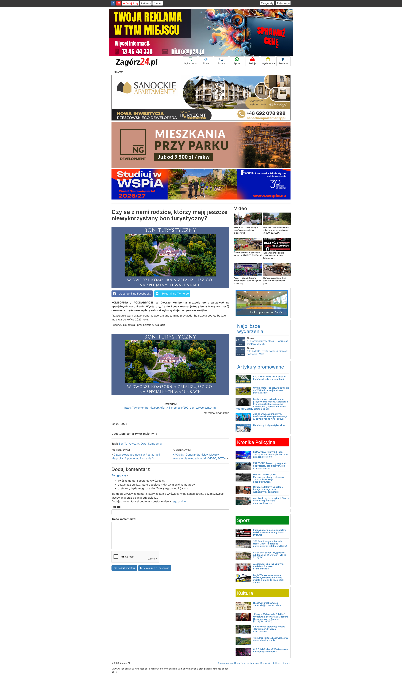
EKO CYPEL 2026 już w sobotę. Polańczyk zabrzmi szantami (269, 377)
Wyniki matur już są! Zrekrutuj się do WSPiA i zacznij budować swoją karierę (271, 390)
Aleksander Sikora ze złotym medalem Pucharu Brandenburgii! (268, 566)
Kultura (245, 593)
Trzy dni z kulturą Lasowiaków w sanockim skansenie (270, 639)
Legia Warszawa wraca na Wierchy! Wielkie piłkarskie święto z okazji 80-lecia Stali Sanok (268, 579)
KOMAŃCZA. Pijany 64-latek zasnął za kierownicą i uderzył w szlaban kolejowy (270, 454)
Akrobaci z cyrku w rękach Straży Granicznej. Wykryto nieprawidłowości (271, 500)
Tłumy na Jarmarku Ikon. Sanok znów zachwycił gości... (275, 280)
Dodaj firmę (131, 3)
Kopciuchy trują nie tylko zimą (269, 425)
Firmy (206, 63)
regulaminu (179, 501)
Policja (252, 63)
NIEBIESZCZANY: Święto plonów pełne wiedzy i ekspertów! (246, 230)
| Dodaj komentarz (125, 568)
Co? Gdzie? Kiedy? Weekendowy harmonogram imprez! (270, 650)
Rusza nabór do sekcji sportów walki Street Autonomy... (273, 255)
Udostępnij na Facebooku (134, 293)
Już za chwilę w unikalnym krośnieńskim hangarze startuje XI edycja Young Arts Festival (270, 416)
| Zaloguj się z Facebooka (155, 568)
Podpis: (116, 506)
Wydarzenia (268, 63)
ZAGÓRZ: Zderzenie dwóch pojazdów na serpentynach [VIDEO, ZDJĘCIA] (276, 230)
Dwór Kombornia (151, 443)
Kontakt (157, 3)
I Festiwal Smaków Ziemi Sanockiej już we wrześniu (267, 604)
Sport (237, 63)
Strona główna (225, 663)
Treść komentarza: (123, 519)
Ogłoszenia (190, 63)
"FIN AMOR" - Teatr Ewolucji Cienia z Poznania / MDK (267, 351)
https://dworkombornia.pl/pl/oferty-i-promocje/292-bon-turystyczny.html (170, 407)
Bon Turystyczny (129, 443)
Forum (221, 63)
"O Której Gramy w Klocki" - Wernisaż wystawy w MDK (267, 341)
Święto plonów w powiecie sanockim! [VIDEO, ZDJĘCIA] (248, 254)
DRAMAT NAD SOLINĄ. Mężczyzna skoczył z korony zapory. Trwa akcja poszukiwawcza (268, 478)
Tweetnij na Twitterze (175, 293)
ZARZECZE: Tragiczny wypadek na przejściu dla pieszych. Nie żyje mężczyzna (270, 465)
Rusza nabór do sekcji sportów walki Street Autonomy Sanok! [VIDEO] (269, 532)
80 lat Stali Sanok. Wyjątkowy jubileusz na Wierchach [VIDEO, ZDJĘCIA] (270, 555)
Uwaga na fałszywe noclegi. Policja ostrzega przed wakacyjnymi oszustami (268, 489)
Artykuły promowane (260, 367)
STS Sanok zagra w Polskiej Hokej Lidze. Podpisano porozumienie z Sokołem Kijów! (270, 543)
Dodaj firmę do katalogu (246, 663)
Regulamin (265, 663)
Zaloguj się (267, 3)
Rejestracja (283, 3)
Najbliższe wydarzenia (250, 328)
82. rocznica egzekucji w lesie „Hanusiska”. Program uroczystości (269, 629)
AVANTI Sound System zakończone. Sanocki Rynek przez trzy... (247, 280)
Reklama (146, 3)
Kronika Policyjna (256, 442)
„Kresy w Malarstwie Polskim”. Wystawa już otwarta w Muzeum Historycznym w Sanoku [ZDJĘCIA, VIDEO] (270, 618)
